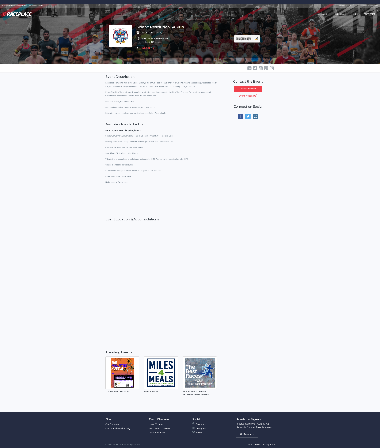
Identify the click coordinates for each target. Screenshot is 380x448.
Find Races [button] (321, 14)
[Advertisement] (161, 201)
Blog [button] (355, 14)
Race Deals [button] (340, 14)
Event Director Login (369, 6)
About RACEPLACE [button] (347, 6)
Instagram (201, 428)
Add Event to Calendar (160, 428)
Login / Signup (156, 424)
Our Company (112, 424)
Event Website (246, 95)
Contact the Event (248, 88)
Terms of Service (254, 444)
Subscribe (369, 14)
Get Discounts (247, 434)
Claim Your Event (157, 432)
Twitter (199, 432)
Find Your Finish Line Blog (117, 428)
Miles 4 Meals (151, 391)
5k (154, 47)
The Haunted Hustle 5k (117, 391)
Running (145, 47)
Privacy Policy (269, 444)
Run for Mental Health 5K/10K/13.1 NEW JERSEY (196, 393)
